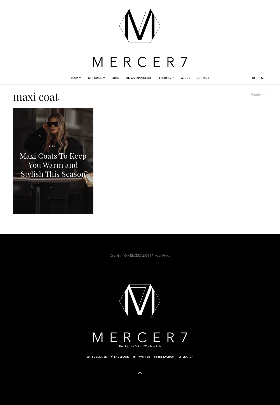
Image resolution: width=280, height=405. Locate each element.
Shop (74, 77)
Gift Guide (95, 77)
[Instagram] (253, 77)
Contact (203, 77)
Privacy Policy (161, 255)
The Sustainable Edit (139, 77)
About (185, 77)
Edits (115, 77)
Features (165, 77)
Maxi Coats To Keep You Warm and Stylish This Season (53, 164)
